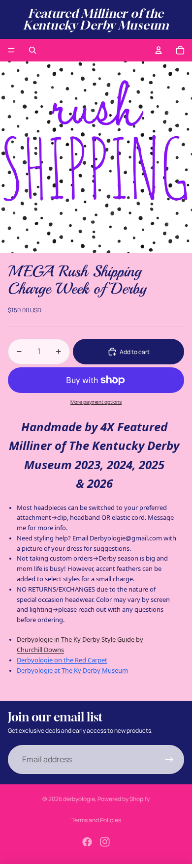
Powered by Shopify (123, 799)
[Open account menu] (158, 50)
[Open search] (32, 50)
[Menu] (11, 50)
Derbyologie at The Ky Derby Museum (72, 670)
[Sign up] (169, 759)
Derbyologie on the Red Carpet (62, 659)
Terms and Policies (96, 820)
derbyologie (79, 799)
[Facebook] (87, 842)
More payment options (96, 401)
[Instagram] (105, 842)
